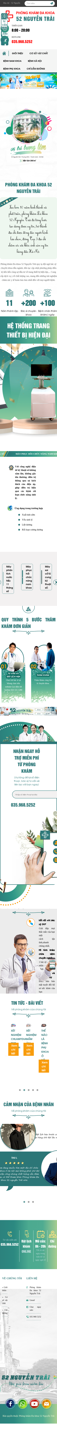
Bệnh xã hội (35, 60)
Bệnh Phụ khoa (11, 68)
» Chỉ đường (4, 1311)
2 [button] (24, 1089)
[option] (28, 81)
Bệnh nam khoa (12, 60)
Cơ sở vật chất (39, 53)
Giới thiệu (17, 53)
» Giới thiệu (4, 1289)
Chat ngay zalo (35, 1308)
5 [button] (37, 1089)
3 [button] (28, 1089)
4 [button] (32, 1089)
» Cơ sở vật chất (4, 1300)
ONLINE (26, 1251)
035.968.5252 (22, 41)
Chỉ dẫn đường (36, 68)
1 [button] (19, 1089)
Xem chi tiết (14, 1049)
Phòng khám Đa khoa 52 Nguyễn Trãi (35, 1290)
